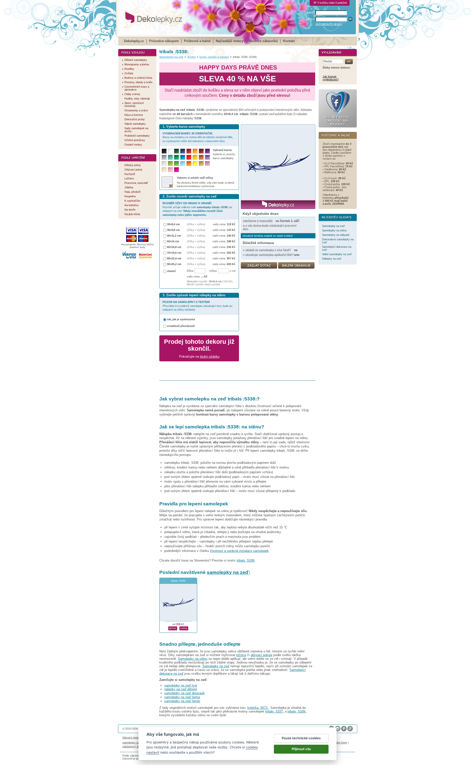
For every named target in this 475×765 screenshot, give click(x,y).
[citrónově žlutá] (195, 163)
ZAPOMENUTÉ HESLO (328, 24)
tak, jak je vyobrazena (181, 319)
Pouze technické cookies (301, 738)
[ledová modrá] (183, 163)
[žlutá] (195, 157)
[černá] (164, 151)
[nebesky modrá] (183, 157)
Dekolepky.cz (134, 41)
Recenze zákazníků (263, 41)
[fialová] (207, 151)
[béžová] (164, 170)
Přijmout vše (301, 749)
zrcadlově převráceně (181, 325)
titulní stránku (209, 356)
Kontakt (289, 41)
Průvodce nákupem (164, 41)
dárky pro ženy (338, 742)
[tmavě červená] (189, 151)
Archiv (191, 56)
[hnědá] (201, 151)
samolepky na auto (133, 742)
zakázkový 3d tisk (133, 746)
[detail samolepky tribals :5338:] (172, 627)
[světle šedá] (164, 163)
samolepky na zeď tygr (180, 685)
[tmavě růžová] (176, 170)
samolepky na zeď (228, 572)
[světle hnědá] (201, 163)
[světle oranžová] (189, 163)
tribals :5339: (296, 711)
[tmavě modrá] (183, 151)
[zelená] (176, 157)
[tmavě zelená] (176, 151)
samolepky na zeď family (182, 701)
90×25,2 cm (174, 264)
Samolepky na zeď (171, 56)
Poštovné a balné (197, 41)
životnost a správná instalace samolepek (239, 551)
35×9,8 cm (173, 229)
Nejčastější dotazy (229, 41)
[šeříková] (207, 163)
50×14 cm (173, 241)
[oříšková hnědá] (201, 157)
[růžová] (170, 170)
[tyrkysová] (170, 157)
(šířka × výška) (196, 224)
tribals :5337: (274, 711)
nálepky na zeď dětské (180, 689)
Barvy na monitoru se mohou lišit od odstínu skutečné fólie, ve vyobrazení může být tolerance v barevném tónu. (198, 137)
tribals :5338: (246, 560)
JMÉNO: (310, 12)
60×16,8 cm (174, 247)
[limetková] (170, 163)
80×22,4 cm (174, 258)
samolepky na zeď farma (182, 697)
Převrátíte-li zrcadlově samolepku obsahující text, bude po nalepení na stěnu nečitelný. (197, 305)
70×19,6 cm (174, 252)
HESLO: (310, 19)
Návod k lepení (131, 737)
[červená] (189, 157)
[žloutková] (195, 151)
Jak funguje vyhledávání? (331, 78)
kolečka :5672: (257, 708)
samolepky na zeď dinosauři (184, 693)
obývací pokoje (261, 655)
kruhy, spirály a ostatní (214, 56)
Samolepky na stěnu (192, 659)
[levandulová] (207, 157)
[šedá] (164, 157)
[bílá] (170, 151)
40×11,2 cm (174, 235)
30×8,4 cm (173, 224)
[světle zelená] (176, 163)
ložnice (241, 655)
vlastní (171, 271)
